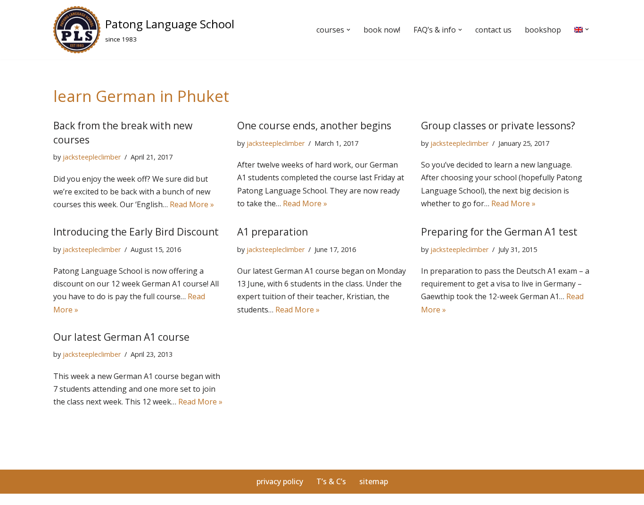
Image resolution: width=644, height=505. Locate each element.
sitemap (373, 481)
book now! (381, 30)
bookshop (543, 30)
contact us (493, 30)
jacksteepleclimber (92, 156)
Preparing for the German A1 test (499, 231)
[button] (348, 30)
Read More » (192, 204)
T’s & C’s (331, 481)
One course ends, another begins (314, 125)
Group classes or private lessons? (498, 125)
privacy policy (279, 481)
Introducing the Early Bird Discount (136, 231)
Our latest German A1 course (121, 337)
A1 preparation (272, 231)
